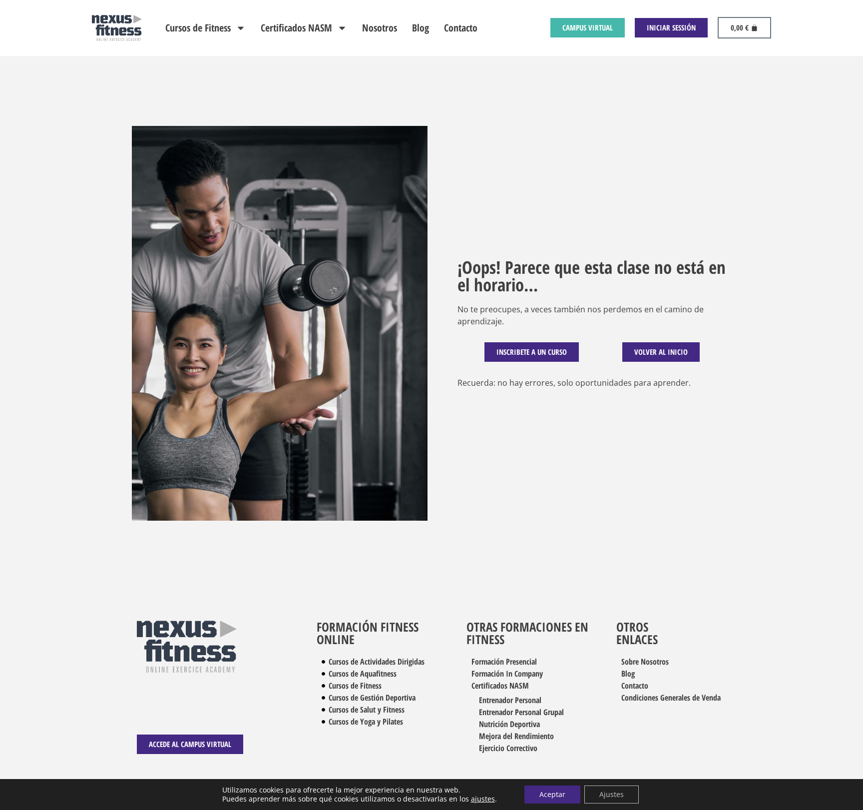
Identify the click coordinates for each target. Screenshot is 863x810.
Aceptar (552, 794)
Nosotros (379, 27)
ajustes (483, 799)
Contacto (460, 27)
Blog (420, 27)
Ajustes (611, 794)
